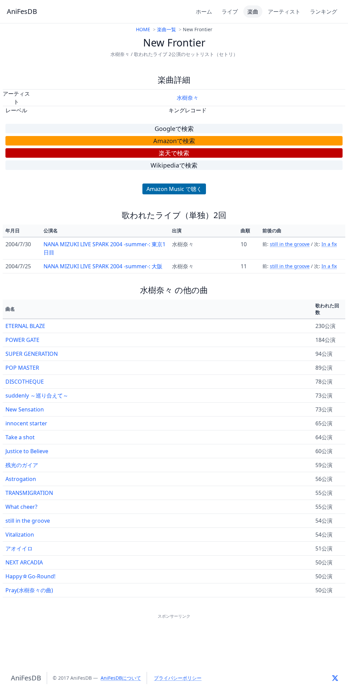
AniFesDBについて (121, 678)
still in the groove (290, 244)
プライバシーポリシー (178, 678)
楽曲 (252, 11)
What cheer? (21, 506)
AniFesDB (22, 11)
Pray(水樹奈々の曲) (29, 590)
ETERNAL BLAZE (25, 326)
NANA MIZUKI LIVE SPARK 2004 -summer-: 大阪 (103, 266)
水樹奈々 (187, 97)
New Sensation (24, 409)
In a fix (329, 244)
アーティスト (284, 11)
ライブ (230, 11)
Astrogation (20, 479)
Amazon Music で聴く (174, 189)
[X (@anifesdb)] (335, 678)
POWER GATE (22, 340)
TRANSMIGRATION (29, 493)
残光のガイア (21, 465)
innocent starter (26, 423)
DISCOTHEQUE (24, 381)
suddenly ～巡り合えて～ (36, 395)
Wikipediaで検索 (174, 165)
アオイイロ (19, 548)
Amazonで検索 (174, 141)
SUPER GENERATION (31, 354)
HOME (143, 29)
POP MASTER (22, 367)
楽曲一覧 (166, 29)
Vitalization (19, 534)
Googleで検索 (174, 128)
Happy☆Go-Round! (30, 576)
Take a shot (20, 437)
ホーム (204, 11)
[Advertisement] (174, 635)
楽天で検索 (174, 153)
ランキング (323, 11)
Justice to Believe (26, 451)
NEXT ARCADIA (24, 562)
